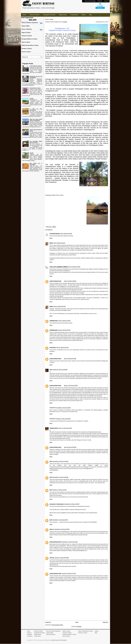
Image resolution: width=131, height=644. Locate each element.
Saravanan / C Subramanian (57, 504)
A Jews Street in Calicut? (36, 66)
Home (24, 14)
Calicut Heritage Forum (55, 281)
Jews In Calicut (26, 42)
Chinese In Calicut (27, 35)
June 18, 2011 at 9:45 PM (70, 447)
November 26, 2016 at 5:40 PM (61, 529)
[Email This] (48, 227)
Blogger (79, 626)
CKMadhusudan (54, 320)
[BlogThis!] (50, 227)
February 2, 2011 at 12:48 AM (63, 418)
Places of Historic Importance (30, 22)
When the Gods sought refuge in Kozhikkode (36, 120)
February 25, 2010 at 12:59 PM (59, 369)
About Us (29, 632)
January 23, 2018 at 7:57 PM (69, 573)
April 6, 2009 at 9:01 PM (66, 233)
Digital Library (63, 14)
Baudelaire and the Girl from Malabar (36, 77)
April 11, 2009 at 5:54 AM (59, 306)
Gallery (84, 14)
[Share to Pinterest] (55, 227)
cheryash (52, 557)
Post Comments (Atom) (57, 625)
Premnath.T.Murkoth (55, 233)
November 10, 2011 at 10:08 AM (60, 477)
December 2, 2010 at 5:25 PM (63, 407)
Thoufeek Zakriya (54, 428)
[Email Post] (46, 226)
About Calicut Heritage (90, 1)
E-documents (74, 14)
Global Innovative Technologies (59, 640)
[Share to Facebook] (53, 227)
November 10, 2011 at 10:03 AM (60, 461)
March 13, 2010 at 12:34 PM (71, 385)
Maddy (51, 243)
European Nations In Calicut (29, 39)
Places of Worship (27, 29)
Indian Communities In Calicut (30, 45)
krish (51, 461)
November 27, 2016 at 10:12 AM (69, 541)
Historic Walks (26, 26)
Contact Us (106, 1)
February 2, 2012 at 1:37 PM (59, 489)
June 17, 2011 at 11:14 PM (65, 428)
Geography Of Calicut (49, 14)
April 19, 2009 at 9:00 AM (70, 358)
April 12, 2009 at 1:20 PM (64, 320)
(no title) (32, 98)
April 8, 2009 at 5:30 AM (59, 243)
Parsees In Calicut (27, 48)
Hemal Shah (53, 347)
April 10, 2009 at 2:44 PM (74, 266)
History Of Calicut (34, 14)
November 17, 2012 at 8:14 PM (60, 519)
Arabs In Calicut (26, 32)
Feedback (99, 1)
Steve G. (52, 529)
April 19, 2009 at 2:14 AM (62, 347)
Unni (51, 369)
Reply (51, 238)
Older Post (105, 622)
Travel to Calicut (26, 51)
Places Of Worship (50, 634)
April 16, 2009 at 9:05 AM (64, 330)
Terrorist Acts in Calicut (35, 88)
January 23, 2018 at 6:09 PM (62, 557)
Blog (90, 14)
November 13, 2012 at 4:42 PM (71, 504)
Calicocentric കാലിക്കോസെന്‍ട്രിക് (58, 266)
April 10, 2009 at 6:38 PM (70, 281)
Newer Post (48, 622)
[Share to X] (52, 227)
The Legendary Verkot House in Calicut (36, 142)
